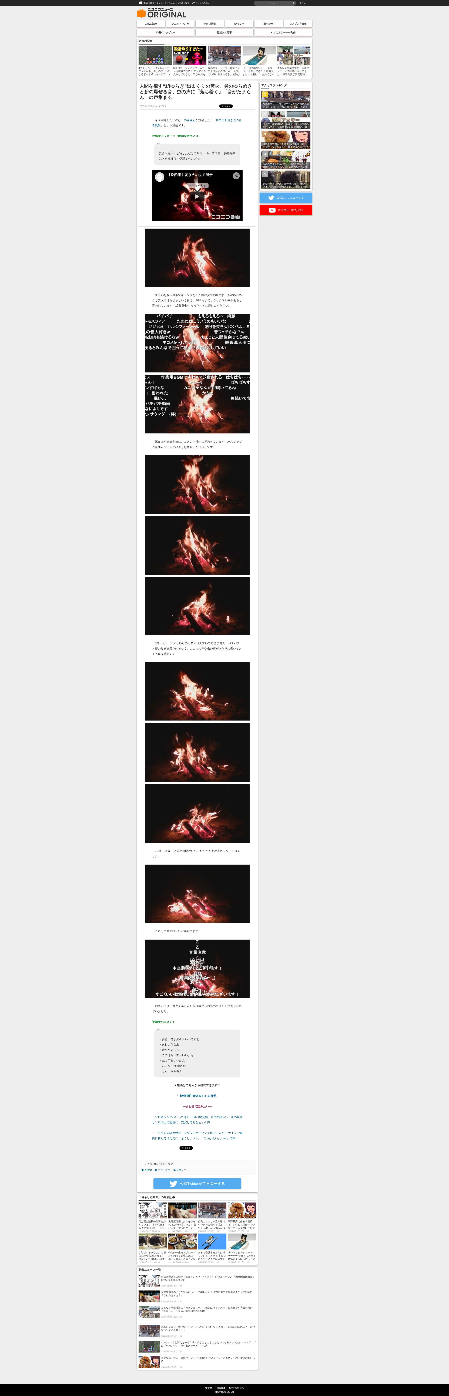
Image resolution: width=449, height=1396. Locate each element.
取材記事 (268, 23)
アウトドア (164, 1170)
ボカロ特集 (210, 23)
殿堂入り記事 (224, 32)
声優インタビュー (166, 32)
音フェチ (181, 1170)
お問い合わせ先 (236, 1388)
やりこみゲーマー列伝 (283, 32)
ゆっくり (239, 23)
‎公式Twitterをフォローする (202, 1183)
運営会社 (221, 1388)
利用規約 (209, 1388)
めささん (190, 120)
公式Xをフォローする (290, 197)
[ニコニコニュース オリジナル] (161, 13)
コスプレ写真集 (298, 23)
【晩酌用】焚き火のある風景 (197, 1095)
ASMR (148, 1170)
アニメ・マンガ (180, 23)
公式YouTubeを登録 (290, 210)
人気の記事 (151, 23)
